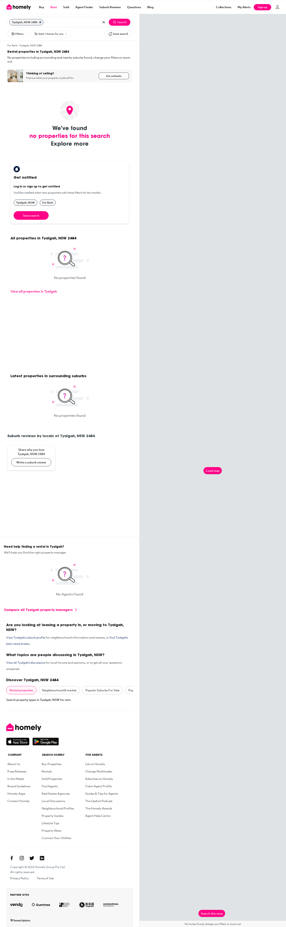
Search (121, 22)
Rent (53, 7)
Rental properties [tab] (21, 690)
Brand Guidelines (18, 786)
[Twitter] (32, 858)
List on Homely (95, 764)
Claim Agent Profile (98, 786)
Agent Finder (84, 7)
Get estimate (114, 76)
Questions (134, 7)
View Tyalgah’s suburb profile (25, 637)
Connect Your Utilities (56, 838)
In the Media (15, 779)
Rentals (47, 771)
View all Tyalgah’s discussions (25, 662)
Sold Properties (52, 779)
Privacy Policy (19, 878)
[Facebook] (12, 858)
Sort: (50, 34)
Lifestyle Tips (50, 823)
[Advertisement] (70, 334)
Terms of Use (45, 878)
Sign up (262, 7)
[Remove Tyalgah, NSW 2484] (40, 22)
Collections (223, 7)
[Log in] (277, 7)
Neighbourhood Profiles (58, 808)
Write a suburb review (31, 462)
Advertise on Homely (99, 779)
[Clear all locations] (103, 22)
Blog (150, 7)
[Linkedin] (42, 858)
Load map (212, 471)
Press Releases (16, 771)
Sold (66, 7)
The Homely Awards (98, 808)
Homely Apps (16, 793)
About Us (13, 764)
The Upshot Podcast (98, 801)
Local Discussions (53, 801)
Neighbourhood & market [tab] (59, 690)
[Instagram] (22, 858)
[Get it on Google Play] (45, 741)
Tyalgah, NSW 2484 (30, 45)
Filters (19, 34)
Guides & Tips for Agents (101, 793)
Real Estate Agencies (56, 793)
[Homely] (32, 727)
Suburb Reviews (110, 7)
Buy (41, 7)
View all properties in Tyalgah (34, 291)
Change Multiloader (98, 771)
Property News (51, 830)
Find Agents (50, 786)
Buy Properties (51, 764)
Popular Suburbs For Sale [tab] (102, 690)
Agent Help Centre (98, 816)
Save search (120, 34)
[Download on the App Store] (19, 741)
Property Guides (52, 816)
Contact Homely (18, 801)
